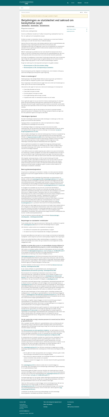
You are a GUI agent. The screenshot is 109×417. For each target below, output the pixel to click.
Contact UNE (22, 402)
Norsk (72, 2)
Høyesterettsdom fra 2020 (34, 137)
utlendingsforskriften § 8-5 (28, 386)
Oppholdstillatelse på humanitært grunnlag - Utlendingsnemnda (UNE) (38, 270)
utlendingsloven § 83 (38, 179)
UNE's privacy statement (73, 406)
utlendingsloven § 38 (29, 224)
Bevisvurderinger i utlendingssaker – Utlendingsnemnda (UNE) (40, 216)
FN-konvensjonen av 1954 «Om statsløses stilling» (36, 65)
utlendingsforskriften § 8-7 (30, 347)
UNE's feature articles (71, 29)
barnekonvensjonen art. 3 (50, 294)
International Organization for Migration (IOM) (48, 334)
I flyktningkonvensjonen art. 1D (29, 256)
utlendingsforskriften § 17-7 (52, 179)
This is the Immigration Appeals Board (52, 402)
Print (82, 12)
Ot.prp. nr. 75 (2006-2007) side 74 (56, 250)
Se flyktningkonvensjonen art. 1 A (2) (37, 250)
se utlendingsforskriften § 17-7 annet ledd (54, 185)
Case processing (35, 25)
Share (86, 12)
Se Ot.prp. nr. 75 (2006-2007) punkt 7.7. (40, 375)
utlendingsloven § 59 (29, 365)
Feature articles (26, 25)
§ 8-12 (61, 179)
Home (22, 7)
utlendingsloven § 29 (52, 279)
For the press (70, 402)
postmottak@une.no (24, 411)
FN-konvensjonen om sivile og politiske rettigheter (36, 330)
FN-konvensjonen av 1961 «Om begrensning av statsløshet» (38, 67)
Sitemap (45, 406)
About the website (47, 404)
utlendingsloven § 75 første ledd (29, 310)
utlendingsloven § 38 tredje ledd (35, 294)
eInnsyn (69, 404)
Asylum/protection (45, 25)
